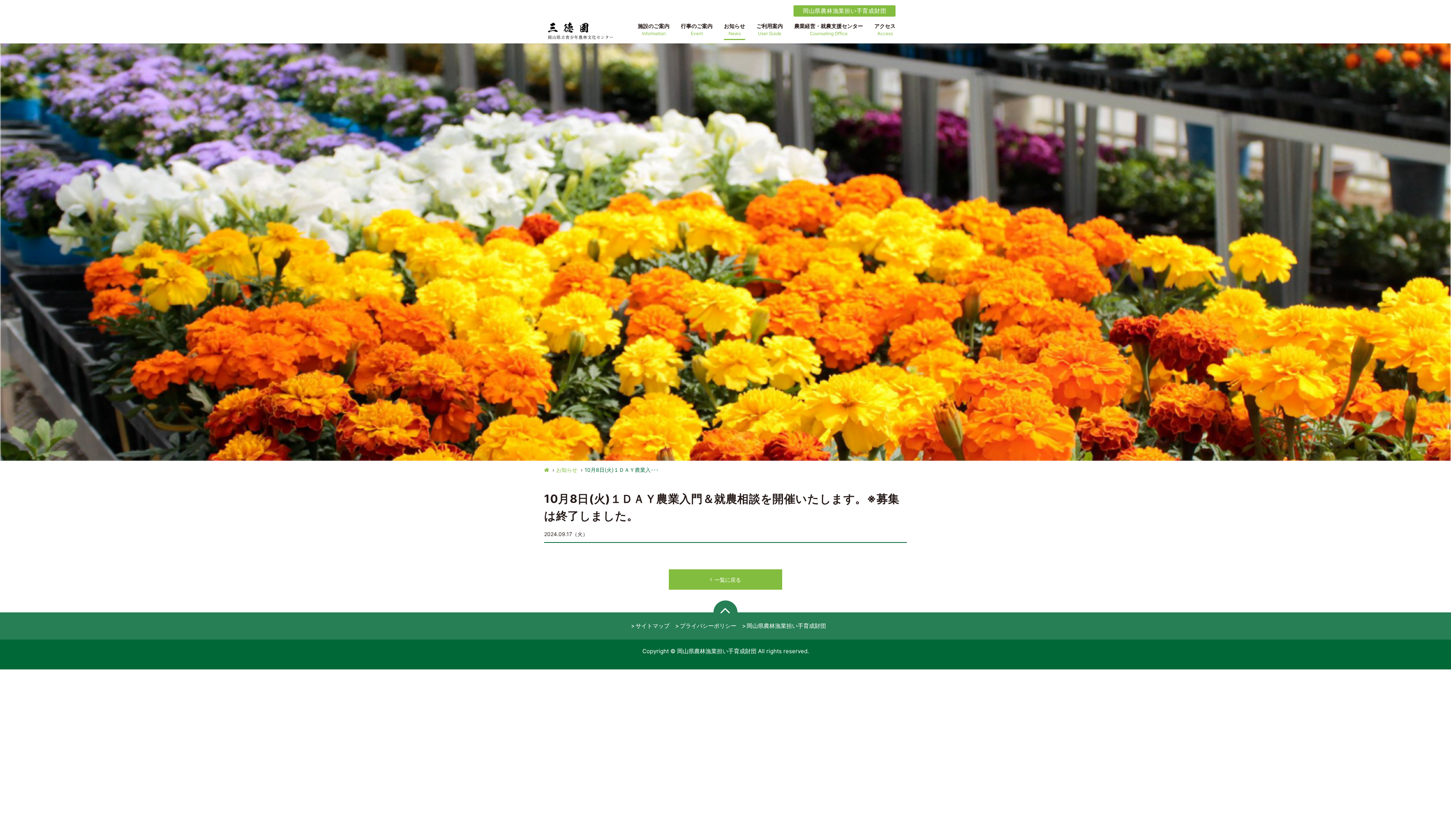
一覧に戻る (728, 579)
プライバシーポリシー (708, 625)
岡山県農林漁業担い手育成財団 (844, 10)
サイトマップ (653, 625)
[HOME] (546, 470)
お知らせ (566, 470)
